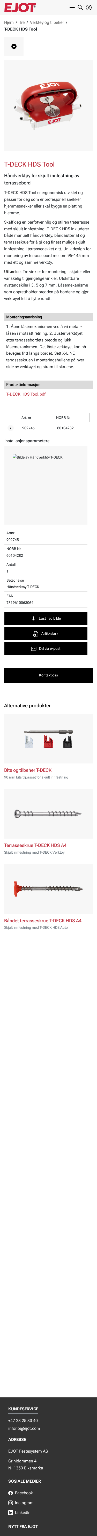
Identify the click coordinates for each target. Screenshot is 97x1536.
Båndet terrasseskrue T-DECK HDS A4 (42, 920)
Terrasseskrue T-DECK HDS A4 (35, 845)
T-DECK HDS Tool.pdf (26, 394)
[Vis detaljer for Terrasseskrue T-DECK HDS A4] (48, 814)
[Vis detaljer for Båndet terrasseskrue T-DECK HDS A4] (48, 889)
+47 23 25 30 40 (23, 1420)
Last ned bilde (50, 618)
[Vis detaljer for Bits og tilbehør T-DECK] (48, 738)
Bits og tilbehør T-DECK (27, 770)
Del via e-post (49, 648)
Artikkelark (49, 633)
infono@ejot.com (24, 1428)
